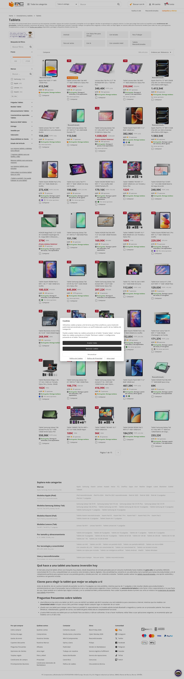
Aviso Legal (111, 358)
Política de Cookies (76, 358)
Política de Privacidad (94, 358)
